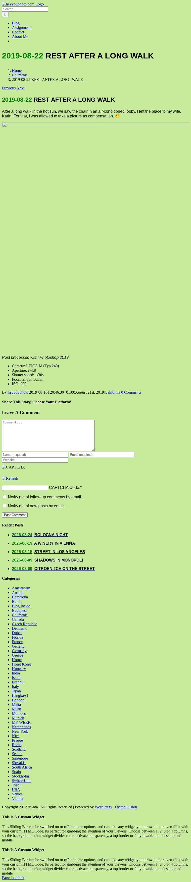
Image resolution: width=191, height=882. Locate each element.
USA (16, 789)
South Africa (22, 767)
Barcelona (20, 597)
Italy (15, 686)
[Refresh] (10, 478)
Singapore (20, 758)
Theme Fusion (125, 807)
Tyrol (16, 785)
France (17, 642)
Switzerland (21, 780)
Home (17, 660)
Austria (17, 592)
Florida (17, 637)
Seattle (17, 754)
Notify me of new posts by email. (36, 506)
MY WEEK (21, 722)
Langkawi (20, 695)
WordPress (103, 807)
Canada (18, 619)
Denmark (19, 628)
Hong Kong (21, 664)
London (18, 700)
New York (20, 731)
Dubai (17, 633)
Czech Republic (24, 624)
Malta (16, 704)
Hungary (19, 669)
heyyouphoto (18, 392)
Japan (16, 691)
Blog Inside (21, 606)
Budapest (19, 610)
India (16, 673)
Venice (17, 794)
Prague (17, 740)
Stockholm (20, 776)
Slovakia (19, 763)
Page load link (13, 878)
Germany (19, 651)
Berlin (17, 601)
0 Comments (131, 392)
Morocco (19, 713)
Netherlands (21, 727)
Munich (18, 718)
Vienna (17, 798)
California (112, 392)
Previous (9, 88)
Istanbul (18, 682)
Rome (16, 745)
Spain (16, 772)
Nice (15, 736)
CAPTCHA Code (64, 487)
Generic (18, 646)
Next (20, 88)
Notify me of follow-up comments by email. (45, 497)
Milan (16, 709)
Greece (17, 655)
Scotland (19, 749)
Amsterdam (21, 588)
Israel (16, 677)
